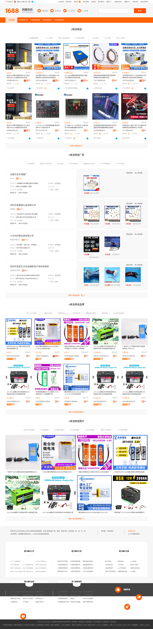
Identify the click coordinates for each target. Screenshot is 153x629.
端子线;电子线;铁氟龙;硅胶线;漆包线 (28, 275)
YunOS (98, 625)
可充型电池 (13, 595)
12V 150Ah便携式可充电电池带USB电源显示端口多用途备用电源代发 (104, 347)
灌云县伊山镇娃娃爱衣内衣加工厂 (81, 595)
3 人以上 (19, 190)
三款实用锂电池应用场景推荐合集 (81, 568)
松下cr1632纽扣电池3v (17, 592)
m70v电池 (60, 164)
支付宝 (119, 625)
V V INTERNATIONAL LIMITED (33, 565)
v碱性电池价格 (134, 568)
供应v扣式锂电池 (110, 571)
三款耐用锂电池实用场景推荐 (67, 568)
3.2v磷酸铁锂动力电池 (35, 38)
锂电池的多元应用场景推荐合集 (68, 571)
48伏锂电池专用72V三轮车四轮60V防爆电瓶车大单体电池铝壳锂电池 (47, 76)
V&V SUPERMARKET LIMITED (33, 568)
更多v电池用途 (75, 146)
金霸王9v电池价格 (45, 164)
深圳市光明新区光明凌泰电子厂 (71, 80)
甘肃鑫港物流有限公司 (65, 598)
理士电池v (108, 561)
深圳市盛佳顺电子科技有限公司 (101, 401)
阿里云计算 (91, 625)
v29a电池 (120, 565)
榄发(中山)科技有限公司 (101, 356)
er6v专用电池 (122, 568)
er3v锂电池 (30, 164)
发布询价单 (131, 531)
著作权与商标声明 (64, 622)
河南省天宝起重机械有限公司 (79, 602)
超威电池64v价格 (89, 164)
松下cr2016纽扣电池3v (33, 313)
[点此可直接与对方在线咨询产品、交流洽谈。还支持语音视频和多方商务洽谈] (30, 88)
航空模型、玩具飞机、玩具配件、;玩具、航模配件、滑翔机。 (29, 245)
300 (56, 282)
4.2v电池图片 (44, 430)
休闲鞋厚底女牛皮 (63, 602)
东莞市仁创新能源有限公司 (43, 356)
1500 (56, 190)
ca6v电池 (95, 38)
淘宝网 (47, 625)
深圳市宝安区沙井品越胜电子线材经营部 (29, 266)
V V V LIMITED (15, 561)
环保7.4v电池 (120, 38)
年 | (20, 178)
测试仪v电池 (134, 565)
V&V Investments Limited (42, 571)
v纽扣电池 (104, 313)
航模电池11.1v (62, 313)
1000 (56, 251)
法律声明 (74, 622)
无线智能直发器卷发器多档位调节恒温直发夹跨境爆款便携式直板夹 (104, 126)
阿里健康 (134, 625)
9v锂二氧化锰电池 (64, 38)
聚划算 (57, 625)
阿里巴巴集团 (7, 625)
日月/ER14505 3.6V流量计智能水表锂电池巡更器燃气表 (18, 347)
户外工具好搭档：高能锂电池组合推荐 (95, 571)
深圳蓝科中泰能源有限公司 (72, 401)
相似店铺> (129, 173)
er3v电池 (133, 571)
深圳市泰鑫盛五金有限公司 (23, 205)
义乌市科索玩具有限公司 (22, 236)
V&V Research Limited (29, 571)
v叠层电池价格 (122, 571)
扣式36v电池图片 (29, 430)
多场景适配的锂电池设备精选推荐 (93, 568)
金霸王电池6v (48, 313)
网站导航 (113, 622)
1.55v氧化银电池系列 (82, 38)
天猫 (52, 625)
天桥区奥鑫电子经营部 (72, 356)
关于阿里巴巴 (97, 622)
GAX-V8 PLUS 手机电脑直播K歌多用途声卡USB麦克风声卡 (47, 126)
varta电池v (133, 561)
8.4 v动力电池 (120, 164)
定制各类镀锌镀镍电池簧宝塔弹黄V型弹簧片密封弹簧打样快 (104, 76)
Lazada (147, 625)
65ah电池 (25, 602)
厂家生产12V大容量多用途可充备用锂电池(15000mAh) (133, 347)
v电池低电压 (109, 568)
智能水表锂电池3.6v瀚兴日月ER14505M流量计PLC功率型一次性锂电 (76, 347)
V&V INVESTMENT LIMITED (44, 568)
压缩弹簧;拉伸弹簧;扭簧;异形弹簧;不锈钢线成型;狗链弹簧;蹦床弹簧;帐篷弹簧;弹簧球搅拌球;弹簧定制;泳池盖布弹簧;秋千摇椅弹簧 (29, 183)
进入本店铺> (139, 173)
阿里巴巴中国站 (30, 625)
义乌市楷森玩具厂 (128, 130)
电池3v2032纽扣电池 (29, 598)
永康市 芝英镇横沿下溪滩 (24, 186)
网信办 (72, 598)
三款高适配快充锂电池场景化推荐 (81, 565)
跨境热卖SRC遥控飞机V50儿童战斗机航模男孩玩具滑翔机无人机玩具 (134, 126)
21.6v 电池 (49, 38)
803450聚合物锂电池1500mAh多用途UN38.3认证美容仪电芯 (47, 347)
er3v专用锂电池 (105, 164)
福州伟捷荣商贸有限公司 (91, 602)
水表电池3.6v (39, 598)
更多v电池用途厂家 (75, 295)
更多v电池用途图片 (75, 519)
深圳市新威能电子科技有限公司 (14, 401)
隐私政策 (89, 622)
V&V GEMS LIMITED (42, 565)
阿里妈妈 (79, 625)
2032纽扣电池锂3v (119, 313)
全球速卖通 (39, 625)
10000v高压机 (73, 164)
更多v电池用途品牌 (75, 412)
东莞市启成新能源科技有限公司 (42, 80)
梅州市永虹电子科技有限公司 (14, 356)
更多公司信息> (23, 193)
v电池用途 (110, 531)
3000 (56, 220)
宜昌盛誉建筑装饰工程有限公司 (93, 592)
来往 (124, 625)
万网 (110, 625)
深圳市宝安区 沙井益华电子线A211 (27, 278)
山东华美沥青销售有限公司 (66, 592)
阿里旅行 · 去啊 (70, 625)
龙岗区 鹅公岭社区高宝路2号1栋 (26, 217)
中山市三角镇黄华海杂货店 (91, 598)
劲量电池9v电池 (91, 313)
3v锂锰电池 (13, 602)
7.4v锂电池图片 (123, 430)
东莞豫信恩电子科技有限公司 (13, 80)
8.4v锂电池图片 (59, 430)
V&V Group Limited (16, 571)
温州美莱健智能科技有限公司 (100, 130)
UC (115, 625)
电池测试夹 (76, 313)
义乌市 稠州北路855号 (23, 248)
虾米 (84, 625)
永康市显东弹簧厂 (18, 174)
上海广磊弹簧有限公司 (100, 80)
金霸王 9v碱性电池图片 (107, 430)
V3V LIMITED (14, 565)
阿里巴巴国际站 (18, 625)
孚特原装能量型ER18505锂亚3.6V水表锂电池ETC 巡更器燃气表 (47, 393)
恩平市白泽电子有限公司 (42, 130)
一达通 (141, 625)
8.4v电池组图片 (75, 430)
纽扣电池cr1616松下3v (30, 592)
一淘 (62, 625)
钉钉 (128, 625)
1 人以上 (19, 251)
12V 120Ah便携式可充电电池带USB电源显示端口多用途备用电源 (18, 393)
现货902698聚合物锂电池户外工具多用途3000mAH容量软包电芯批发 (18, 76)
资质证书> (13, 193)
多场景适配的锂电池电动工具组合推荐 (82, 561)
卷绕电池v (121, 561)
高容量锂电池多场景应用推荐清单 (93, 565)
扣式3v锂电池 (39, 595)
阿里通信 (105, 625)
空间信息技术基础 (76, 592)
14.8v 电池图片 (90, 430)
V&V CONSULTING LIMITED (19, 568)
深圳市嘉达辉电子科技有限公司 (130, 401)
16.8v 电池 (107, 38)
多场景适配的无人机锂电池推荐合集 (69, 565)
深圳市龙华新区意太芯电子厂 (130, 356)
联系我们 (106, 622)
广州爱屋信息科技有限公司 (91, 595)
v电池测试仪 (109, 565)
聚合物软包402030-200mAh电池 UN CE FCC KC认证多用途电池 (76, 393)
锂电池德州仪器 (28, 595)
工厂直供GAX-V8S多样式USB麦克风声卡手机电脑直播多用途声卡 (76, 126)
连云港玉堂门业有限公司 (66, 595)
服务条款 (82, 622)
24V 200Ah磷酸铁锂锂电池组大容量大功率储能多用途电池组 (76, 76)
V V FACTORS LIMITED (43, 561)
